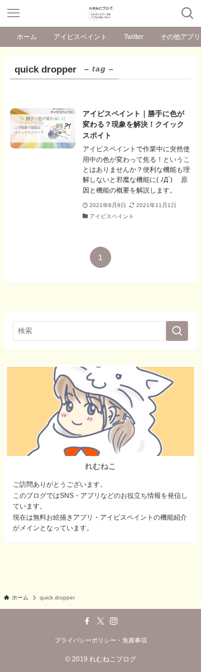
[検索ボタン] (187, 13)
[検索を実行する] (177, 331)
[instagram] (114, 621)
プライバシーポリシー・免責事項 (101, 640)
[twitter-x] (100, 621)
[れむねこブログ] (100, 13)
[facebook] (87, 621)
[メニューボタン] (13, 13)
